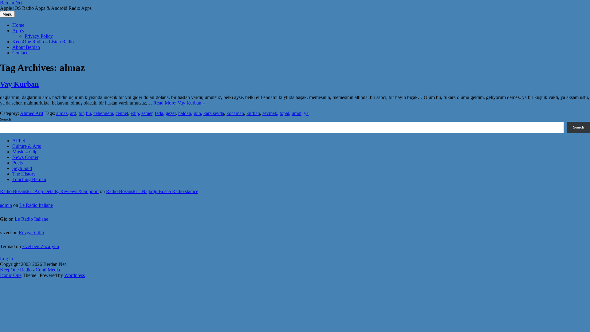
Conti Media (48, 269)
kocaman (235, 113)
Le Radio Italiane (36, 205)
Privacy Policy (39, 36)
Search (5, 119)
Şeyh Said (22, 168)
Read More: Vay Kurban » (179, 102)
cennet (122, 113)
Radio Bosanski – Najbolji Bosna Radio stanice (152, 191)
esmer (146, 113)
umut (296, 113)
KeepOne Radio (16, 269)
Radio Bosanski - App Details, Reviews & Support (49, 191)
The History (24, 173)
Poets (17, 162)
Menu (7, 14)
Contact (19, 52)
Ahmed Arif (31, 113)
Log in (6, 258)
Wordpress (74, 275)
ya (306, 113)
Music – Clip (24, 151)
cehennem (103, 113)
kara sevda (213, 113)
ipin (197, 113)
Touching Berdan (29, 179)
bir (81, 113)
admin (6, 205)
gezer (171, 113)
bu (88, 113)
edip (135, 113)
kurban (253, 113)
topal (284, 113)
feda (159, 113)
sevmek (269, 113)
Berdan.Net (11, 2)
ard (73, 113)
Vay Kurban (19, 84)
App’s (18, 30)
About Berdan (26, 47)
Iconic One (11, 275)
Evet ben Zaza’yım (40, 246)
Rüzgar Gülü (31, 232)
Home (18, 25)
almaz (62, 113)
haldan (184, 113)
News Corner (25, 157)
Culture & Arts (26, 146)
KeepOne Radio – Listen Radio (43, 41)
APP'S (18, 140)
